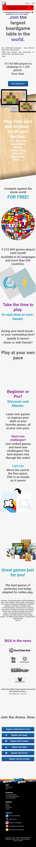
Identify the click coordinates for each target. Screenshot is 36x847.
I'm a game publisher (11, 794)
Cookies (20, 840)
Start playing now (18, 84)
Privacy (15, 840)
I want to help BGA (11, 798)
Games (8, 805)
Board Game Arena (10, 837)
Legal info (8, 839)
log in (33, 3)
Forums (8, 809)
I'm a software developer (12, 796)
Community (9, 807)
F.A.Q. (7, 788)
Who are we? (9, 787)
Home (7, 804)
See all (17, 620)
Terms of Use (15, 839)
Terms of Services (25, 839)
